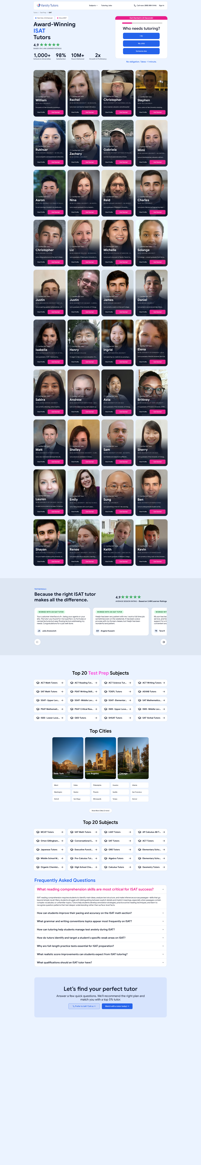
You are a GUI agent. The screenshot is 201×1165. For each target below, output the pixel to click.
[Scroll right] (163, 642)
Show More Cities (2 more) (100, 811)
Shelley (75, 449)
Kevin (142, 549)
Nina (73, 200)
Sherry (143, 449)
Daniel (142, 299)
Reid (107, 200)
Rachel (75, 99)
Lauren (41, 499)
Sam (107, 449)
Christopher (113, 99)
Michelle (110, 250)
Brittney (144, 399)
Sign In (161, 5)
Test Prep (43, 12)
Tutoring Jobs (106, 5)
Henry (74, 349)
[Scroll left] (37, 642)
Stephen (144, 100)
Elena (142, 349)
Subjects (92, 5)
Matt (39, 449)
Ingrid (108, 349)
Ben (140, 499)
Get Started (56, 112)
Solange (144, 250)
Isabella (41, 349)
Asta (107, 399)
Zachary (76, 153)
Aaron (40, 200)
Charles (143, 200)
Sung (107, 499)
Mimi (141, 150)
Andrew (76, 399)
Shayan (41, 549)
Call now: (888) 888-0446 (147, 5)
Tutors (36, 12)
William (41, 100)
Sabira (40, 399)
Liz (72, 250)
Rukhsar (42, 149)
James (108, 299)
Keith (107, 549)
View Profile (41, 112)
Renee (74, 549)
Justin (40, 299)
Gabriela (110, 149)
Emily (74, 499)
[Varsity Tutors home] (47, 5)
